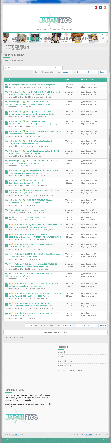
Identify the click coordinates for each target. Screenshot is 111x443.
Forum (48, 38)
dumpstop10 (12, 97)
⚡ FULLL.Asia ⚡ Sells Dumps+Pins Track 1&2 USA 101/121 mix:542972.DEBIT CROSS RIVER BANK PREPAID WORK (33, 265)
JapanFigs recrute (66, 361)
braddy (14, 220)
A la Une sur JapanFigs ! (45, 87)
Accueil (17, 38)
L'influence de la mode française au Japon (28, 217)
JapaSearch (39, 126)
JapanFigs (39, 136)
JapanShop (39, 107)
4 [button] (84, 72)
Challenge (63, 38)
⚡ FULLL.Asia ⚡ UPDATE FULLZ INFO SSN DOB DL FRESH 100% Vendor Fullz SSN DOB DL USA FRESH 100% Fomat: (35, 294)
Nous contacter (65, 366)
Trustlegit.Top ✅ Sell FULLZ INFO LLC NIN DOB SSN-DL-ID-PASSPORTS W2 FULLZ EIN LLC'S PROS (33, 162)
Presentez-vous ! (41, 117)
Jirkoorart (15, 87)
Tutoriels (38, 156)
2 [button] (77, 72)
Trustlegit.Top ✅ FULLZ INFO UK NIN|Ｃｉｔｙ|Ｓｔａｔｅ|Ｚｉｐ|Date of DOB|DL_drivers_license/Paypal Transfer (35, 93)
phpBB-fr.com (15, 440)
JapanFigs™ (14, 434)
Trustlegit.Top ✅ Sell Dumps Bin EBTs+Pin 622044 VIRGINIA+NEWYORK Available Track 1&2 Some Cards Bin (31, 112)
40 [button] (96, 72)
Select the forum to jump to (55, 332)
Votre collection (40, 176)
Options (29, 325)
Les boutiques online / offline (44, 97)
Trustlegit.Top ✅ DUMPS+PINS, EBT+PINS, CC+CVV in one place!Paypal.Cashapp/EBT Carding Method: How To (33, 201)
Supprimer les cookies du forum (70, 370)
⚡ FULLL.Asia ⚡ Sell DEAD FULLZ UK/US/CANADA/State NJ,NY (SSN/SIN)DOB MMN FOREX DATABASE (34, 255)
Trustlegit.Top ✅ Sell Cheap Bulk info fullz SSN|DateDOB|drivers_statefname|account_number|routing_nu (34, 122)
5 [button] (88, 72)
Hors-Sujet (39, 205)
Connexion (82, 38)
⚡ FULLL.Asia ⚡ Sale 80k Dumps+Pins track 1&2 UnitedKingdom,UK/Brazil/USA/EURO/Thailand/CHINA (30, 304)
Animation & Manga (42, 146)
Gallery (62, 356)
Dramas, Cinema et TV (42, 185)
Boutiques (33, 38)
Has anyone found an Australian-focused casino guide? (33, 84)
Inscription (19, 46)
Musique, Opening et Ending (44, 195)
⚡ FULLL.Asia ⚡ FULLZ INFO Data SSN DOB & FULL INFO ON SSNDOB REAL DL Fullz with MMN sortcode (33, 284)
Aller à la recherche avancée (15, 60)
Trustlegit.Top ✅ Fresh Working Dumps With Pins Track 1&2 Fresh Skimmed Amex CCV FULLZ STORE (34, 152)
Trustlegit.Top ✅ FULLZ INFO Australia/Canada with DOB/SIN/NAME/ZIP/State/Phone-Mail (31, 142)
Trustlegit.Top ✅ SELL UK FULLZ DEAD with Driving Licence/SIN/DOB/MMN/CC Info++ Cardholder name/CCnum (32, 103)
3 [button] (81, 72)
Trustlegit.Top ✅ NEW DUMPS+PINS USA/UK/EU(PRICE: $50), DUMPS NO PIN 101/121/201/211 (34, 191)
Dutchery (15, 212)
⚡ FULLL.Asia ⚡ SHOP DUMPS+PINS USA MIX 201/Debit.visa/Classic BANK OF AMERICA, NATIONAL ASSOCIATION (35, 235)
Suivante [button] (103, 72)
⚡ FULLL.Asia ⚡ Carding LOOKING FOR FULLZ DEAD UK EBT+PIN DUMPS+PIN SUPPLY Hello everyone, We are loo (35, 225)
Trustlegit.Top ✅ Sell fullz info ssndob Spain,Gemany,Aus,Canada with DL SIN (26, 181)
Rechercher (56, 68)
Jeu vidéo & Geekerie (42, 166)
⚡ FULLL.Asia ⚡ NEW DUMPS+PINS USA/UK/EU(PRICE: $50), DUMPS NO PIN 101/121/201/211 (34, 245)
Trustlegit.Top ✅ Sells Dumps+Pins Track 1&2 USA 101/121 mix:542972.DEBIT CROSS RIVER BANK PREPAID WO (33, 171)
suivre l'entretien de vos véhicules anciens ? (28, 210)
